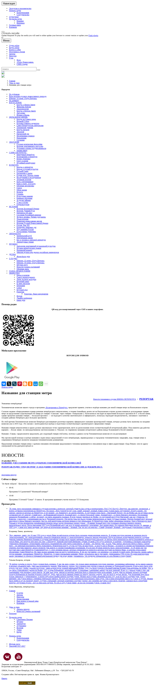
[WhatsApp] (41, 383)
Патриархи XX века (24, 213)
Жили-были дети (23, 256)
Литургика (21, 113)
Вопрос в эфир (15, 50)
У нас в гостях (22, 202)
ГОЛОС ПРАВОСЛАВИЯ (19, 271)
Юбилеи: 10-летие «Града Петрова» (31, 263)
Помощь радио (15, 10)
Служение (21, 140)
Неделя (19, 296)
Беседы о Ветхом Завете (26, 111)
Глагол (19, 188)
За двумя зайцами (24, 200)
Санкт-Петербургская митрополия (30, 125)
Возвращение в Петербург (27, 157)
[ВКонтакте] (4, 383)
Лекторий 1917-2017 (17, 646)
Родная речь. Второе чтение (28, 175)
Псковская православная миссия (29, 221)
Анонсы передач (23, 609)
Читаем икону (22, 150)
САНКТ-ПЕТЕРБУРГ (18, 152)
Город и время (22, 161)
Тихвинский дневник (25, 127)
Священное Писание (25, 619)
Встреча (20, 192)
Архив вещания (23, 599)
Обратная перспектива (25, 186)
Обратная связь (23, 269)
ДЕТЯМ (12, 254)
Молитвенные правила (25, 136)
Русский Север (22, 171)
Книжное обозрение (24, 198)
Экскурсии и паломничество (20, 8)
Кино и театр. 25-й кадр (26, 184)
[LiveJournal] (14, 383)
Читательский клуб (24, 236)
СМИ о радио (22, 64)
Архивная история (24, 179)
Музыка (20, 621)
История (20, 628)
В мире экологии (23, 283)
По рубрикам (14, 94)
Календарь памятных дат (26, 227)
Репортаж (20, 292)
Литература (21, 624)
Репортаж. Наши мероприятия (36, 294)
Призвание (21, 286)
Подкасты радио (15, 19)
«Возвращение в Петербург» (56, 407)
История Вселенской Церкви (28, 209)
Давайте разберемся (24, 298)
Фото (19, 60)
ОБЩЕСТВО (14, 273)
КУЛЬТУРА (14, 165)
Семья (19, 288)
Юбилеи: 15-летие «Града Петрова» (31, 261)
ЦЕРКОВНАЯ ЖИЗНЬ (18, 117)
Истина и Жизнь (23, 115)
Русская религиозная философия (29, 144)
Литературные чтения (25, 242)
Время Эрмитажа (23, 159)
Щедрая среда (22, 265)
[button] (3, 31)
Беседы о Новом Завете (26, 105)
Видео (19, 632)
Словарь (20, 194)
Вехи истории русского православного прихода (27, 96)
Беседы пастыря (23, 130)
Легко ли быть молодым (26, 279)
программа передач (9, 475)
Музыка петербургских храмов (29, 248)
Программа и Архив (17, 52)
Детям (19, 630)
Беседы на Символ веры (26, 119)
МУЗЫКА (13, 244)
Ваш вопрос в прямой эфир (28, 601)
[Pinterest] (19, 383)
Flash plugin (93, 35)
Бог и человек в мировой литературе (31, 240)
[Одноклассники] (30, 383)
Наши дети (21, 300)
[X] (9, 383)
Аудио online (14, 45)
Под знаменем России (25, 229)
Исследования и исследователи (29, 177)
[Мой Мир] (35, 383)
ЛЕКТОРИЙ (14, 142)
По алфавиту (14, 100)
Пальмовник (21, 138)
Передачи (12, 56)
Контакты (13, 27)
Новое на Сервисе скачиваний (28, 611)
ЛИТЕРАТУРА (15, 234)
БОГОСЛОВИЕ (15, 103)
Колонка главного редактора (28, 123)
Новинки (20, 21)
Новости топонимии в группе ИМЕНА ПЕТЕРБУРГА (114, 399)
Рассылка (12, 613)
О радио (20, 593)
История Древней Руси (26, 211)
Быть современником (25, 182)
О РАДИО (13, 258)
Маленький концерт (24, 250)
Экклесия (20, 132)
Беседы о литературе (25, 167)
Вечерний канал (23, 281)
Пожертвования (23, 13)
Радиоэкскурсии (23, 204)
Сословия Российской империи (29, 215)
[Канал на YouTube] (18, 657)
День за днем (14, 83)
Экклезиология (23, 109)
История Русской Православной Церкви (32, 223)
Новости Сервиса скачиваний (28, 267)
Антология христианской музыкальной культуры (36, 246)
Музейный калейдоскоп (26, 163)
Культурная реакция (25, 196)
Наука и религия (23, 275)
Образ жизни (22, 190)
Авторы (12, 54)
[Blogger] (25, 383)
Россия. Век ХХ (23, 225)
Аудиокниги (21, 626)
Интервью (21, 23)
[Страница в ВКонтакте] (7, 657)
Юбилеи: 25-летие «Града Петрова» (23, 98)
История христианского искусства (30, 146)
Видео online (14, 48)
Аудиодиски (14, 17)
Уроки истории (22, 219)
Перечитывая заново (25, 238)
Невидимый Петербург (26, 155)
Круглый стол (22, 290)
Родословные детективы (26, 231)
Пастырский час (23, 134)
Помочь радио (7, 387)
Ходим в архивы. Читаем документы (31, 217)
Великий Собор (23, 121)
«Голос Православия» (25, 62)
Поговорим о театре (24, 173)
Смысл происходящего (26, 277)
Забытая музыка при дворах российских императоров (38, 252)
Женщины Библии (24, 107)
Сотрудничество (23, 15)
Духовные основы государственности (31, 148)
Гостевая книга (15, 25)
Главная (12, 81)
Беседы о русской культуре (27, 169)
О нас (11, 58)
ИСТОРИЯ (13, 206)
